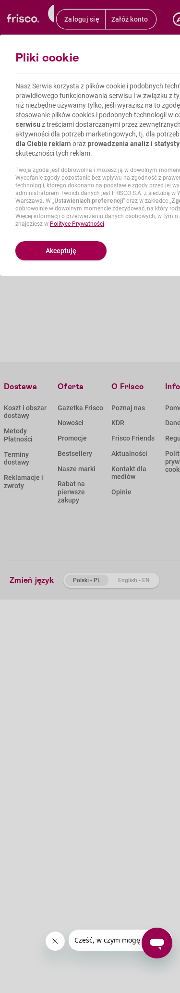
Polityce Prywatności (77, 224)
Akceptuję (61, 251)
